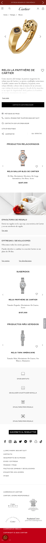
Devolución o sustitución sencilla (23, 393)
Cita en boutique (9, 129)
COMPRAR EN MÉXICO (12, 529)
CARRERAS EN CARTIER (12, 492)
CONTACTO (7, 454)
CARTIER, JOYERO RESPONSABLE (16, 495)
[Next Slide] (44, 2)
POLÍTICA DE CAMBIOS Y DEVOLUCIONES (19, 468)
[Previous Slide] (2, 2)
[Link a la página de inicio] (5, 15)
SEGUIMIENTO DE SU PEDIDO (14, 458)
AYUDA (6, 476)
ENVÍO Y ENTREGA (10, 461)
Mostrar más (23, 98)
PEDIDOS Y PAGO (10, 465)
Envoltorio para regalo (23, 407)
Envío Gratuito (23, 379)
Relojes (12, 15)
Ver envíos (6, 261)
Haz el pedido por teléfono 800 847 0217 (22, 118)
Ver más (5, 231)
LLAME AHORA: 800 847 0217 (15, 450)
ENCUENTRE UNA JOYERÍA (13, 472)
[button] (13, 9)
